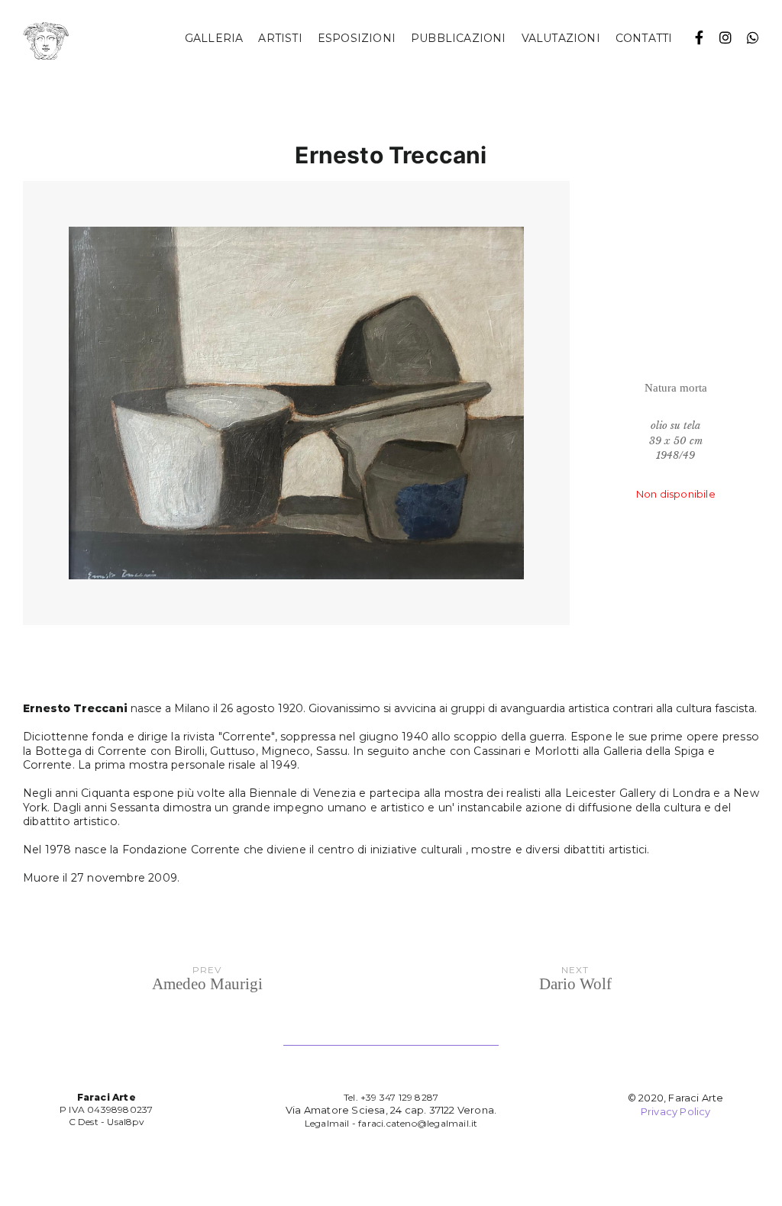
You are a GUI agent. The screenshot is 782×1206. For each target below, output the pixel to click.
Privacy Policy (676, 1111)
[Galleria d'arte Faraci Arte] (46, 41)
